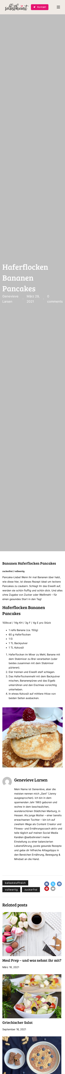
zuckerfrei (30, 889)
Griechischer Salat (17, 1022)
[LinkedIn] (59, 884)
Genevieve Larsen (30, 780)
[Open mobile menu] (58, 7)
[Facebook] (46, 884)
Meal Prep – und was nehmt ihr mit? (31, 960)
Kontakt (41, 7)
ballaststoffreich (15, 882)
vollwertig (11, 889)
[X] (53, 884)
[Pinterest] (46, 888)
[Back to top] (56, 1065)
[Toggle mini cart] (52, 7)
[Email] (53, 888)
